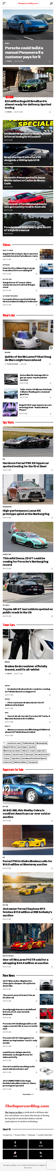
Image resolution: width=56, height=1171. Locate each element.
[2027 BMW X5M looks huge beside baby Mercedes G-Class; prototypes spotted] (46, 1085)
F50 (4, 857)
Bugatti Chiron (8, 250)
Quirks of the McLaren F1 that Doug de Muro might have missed (28, 358)
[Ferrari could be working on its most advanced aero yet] (46, 1070)
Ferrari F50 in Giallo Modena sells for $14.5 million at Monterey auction (27, 862)
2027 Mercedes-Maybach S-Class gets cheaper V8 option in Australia (19, 983)
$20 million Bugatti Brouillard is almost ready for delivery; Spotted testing (28, 104)
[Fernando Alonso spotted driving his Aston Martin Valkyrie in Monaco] (46, 300)
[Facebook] (15, 1144)
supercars (41, 751)
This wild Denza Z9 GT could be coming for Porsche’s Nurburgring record (25, 562)
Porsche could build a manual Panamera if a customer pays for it (24, 52)
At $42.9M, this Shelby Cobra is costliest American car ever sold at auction (26, 814)
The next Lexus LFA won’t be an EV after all (19, 996)
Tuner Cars (9, 624)
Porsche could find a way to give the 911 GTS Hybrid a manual (27, 229)
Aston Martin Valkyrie (10, 296)
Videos (6, 244)
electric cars (7, 279)
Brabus (7, 662)
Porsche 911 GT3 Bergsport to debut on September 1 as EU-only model (20, 1040)
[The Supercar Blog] (28, 3)
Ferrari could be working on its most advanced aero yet (19, 1067)
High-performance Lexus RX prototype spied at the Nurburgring (26, 512)
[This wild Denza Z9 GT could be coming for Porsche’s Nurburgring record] (28, 537)
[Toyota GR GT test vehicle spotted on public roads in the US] (28, 588)
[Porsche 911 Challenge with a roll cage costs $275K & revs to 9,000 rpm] (46, 1027)
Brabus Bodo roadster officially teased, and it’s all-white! (26, 668)
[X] (40, 1144)
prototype (22, 747)
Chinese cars (7, 554)
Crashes (7, 755)
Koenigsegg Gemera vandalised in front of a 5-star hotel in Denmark (19, 1012)
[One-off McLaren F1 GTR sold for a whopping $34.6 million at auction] (28, 938)
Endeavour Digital (37, 1165)
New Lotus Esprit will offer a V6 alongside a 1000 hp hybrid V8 (22, 159)
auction (32, 747)
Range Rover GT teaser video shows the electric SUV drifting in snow (19, 284)
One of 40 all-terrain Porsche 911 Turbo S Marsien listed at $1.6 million (27, 717)
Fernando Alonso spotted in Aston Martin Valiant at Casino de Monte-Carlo (25, 180)
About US (7, 1129)
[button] (5, 3)
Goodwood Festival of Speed (34, 758)
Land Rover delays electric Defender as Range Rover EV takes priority (17, 1054)
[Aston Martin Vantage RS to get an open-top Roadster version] (11, 379)
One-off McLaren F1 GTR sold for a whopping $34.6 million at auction (25, 961)
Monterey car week (12, 751)
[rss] (40, 1154)
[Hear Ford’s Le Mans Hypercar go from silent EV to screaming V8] (46, 269)
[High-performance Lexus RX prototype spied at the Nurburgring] (28, 489)
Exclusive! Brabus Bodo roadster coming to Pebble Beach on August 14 (27, 690)
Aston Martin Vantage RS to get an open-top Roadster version (34, 377)
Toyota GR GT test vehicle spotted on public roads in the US (28, 610)
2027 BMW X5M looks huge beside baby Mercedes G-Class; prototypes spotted (19, 1083)
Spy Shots (8, 422)
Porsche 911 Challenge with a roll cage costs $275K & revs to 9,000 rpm (20, 1026)
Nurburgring (7, 507)
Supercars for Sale (13, 769)
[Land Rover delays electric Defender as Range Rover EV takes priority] (46, 1056)
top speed (33, 762)
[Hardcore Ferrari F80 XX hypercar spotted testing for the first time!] (28, 442)
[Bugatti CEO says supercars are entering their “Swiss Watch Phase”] (10, 409)
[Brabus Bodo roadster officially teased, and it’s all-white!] (28, 644)
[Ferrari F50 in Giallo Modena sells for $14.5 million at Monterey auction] (28, 840)
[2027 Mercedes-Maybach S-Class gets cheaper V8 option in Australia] (46, 985)
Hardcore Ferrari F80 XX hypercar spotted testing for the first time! (26, 464)
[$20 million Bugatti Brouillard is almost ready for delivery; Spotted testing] (28, 82)
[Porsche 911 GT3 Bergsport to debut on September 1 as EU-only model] (46, 1042)
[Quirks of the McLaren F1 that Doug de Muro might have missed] (28, 335)
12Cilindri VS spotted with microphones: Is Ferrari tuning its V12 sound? (28, 135)
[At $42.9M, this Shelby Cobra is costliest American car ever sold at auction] (28, 789)
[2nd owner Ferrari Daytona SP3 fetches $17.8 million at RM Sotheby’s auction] (28, 887)
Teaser (7, 758)
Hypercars (6, 265)
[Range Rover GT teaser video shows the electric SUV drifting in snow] (46, 283)
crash (32, 751)
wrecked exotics (42, 755)
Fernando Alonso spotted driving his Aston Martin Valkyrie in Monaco (20, 300)
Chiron (25, 751)
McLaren (7, 352)
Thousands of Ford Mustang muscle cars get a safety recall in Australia (25, 205)
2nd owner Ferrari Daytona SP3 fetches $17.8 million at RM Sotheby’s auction (27, 912)
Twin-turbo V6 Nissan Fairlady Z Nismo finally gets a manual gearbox (36, 392)
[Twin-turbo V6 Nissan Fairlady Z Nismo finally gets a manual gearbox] (11, 393)
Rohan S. (10, 61)
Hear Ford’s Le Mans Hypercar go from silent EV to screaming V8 (19, 269)
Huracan (29, 755)
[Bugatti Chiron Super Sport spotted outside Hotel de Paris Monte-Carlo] (46, 254)
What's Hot (9, 315)
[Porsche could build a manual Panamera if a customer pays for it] (28, 24)
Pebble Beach (28, 743)
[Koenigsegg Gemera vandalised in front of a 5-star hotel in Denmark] (46, 1013)
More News (9, 975)
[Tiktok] (15, 1154)
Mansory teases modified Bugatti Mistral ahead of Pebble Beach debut (27, 730)
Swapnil (9, 112)
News (7, 43)
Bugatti (9, 97)
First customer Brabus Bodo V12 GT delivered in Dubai (24, 703)
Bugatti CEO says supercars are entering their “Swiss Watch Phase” (35, 407)
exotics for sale (14, 743)
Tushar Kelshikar (12, 364)
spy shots (6, 605)
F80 (4, 459)
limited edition (20, 762)
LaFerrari (8, 762)
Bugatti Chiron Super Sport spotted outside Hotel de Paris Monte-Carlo (20, 255)
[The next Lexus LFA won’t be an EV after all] (46, 999)
